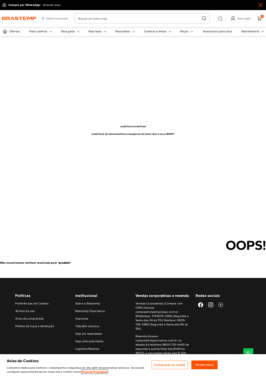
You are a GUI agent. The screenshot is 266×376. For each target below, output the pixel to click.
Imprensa (82, 318)
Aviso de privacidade (29, 318)
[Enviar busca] (204, 18)
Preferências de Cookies (32, 303)
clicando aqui (51, 5)
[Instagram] (211, 305)
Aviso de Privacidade (94, 371)
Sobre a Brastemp (87, 303)
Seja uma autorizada (89, 341)
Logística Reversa (87, 349)
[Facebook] (201, 305)
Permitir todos (205, 364)
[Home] (19, 18)
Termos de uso (25, 311)
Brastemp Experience (90, 311)
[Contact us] (248, 353)
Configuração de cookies (169, 364)
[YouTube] (221, 305)
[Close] (260, 5)
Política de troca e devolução (34, 326)
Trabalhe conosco (87, 326)
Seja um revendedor (89, 333)
